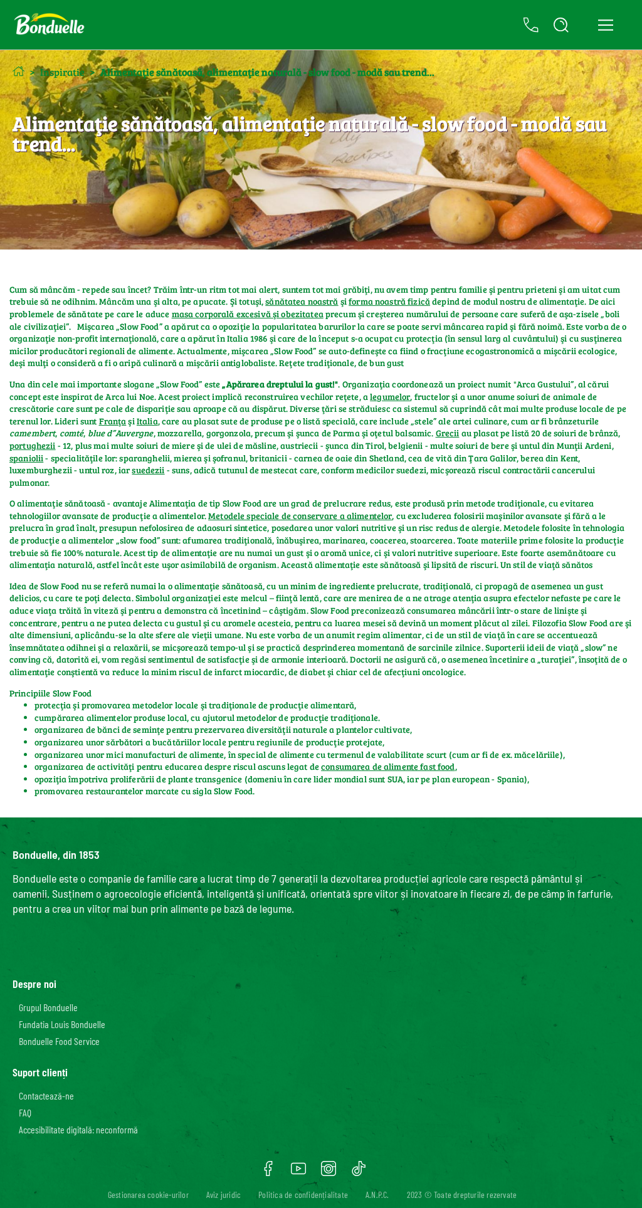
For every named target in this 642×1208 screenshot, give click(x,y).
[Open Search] (561, 25)
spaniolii (26, 458)
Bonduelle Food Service (59, 1041)
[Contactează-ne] (531, 25)
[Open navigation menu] (605, 25)
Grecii (448, 433)
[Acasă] (18, 71)
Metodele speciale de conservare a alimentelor (300, 516)
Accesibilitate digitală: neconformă (78, 1129)
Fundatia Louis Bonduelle (62, 1024)
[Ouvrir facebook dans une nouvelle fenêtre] (268, 1173)
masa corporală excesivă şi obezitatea (248, 314)
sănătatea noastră (301, 301)
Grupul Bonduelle (48, 1007)
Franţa (113, 421)
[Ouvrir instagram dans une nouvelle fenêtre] (328, 1173)
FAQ (25, 1112)
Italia (147, 421)
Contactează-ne (46, 1095)
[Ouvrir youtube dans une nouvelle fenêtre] (298, 1173)
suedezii (148, 470)
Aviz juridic (223, 1194)
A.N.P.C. (377, 1194)
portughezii (32, 445)
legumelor (390, 396)
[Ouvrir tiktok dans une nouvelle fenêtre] (358, 1173)
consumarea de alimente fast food (388, 766)
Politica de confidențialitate (303, 1194)
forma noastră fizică (389, 301)
